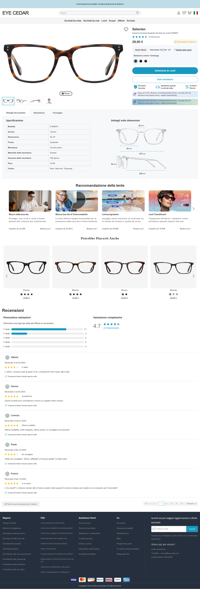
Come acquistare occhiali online (52, 523)
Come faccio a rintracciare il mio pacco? (55, 567)
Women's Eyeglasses (12, 528)
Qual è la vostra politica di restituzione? (55, 572)
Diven (124, 290)
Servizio (131, 21)
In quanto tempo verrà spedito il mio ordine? (57, 554)
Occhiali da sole (91, 21)
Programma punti (124, 544)
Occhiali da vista (72, 21)
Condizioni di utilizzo (87, 554)
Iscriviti (192, 529)
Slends (173, 290)
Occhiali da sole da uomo (13, 569)
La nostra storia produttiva (128, 549)
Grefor (26, 290)
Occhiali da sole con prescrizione (17, 554)
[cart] (189, 13)
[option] (26, 274)
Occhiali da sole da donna (14, 564)
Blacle (75, 290)
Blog (119, 538)
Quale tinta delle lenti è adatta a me (54, 538)
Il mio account (85, 523)
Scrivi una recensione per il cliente (22, 504)
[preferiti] (184, 13)
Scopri (112, 21)
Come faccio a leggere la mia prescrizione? (57, 533)
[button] (193, 208)
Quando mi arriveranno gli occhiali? (54, 544)
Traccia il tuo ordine (87, 528)
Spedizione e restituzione (89, 533)
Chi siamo (121, 523)
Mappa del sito (123, 554)
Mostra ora (45, 229)
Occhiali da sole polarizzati (14, 559)
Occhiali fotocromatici (12, 544)
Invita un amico (85, 544)
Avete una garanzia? (48, 549)
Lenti (104, 21)
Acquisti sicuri (122, 533)
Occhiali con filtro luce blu (14, 538)
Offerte (121, 21)
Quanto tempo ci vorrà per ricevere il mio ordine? (57, 560)
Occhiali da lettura (10, 549)
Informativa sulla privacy (89, 549)
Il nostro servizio (86, 538)
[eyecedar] (16, 13)
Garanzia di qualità (125, 528)
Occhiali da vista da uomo (14, 533)
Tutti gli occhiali (9, 523)
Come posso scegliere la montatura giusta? (57, 528)
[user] (178, 12)
